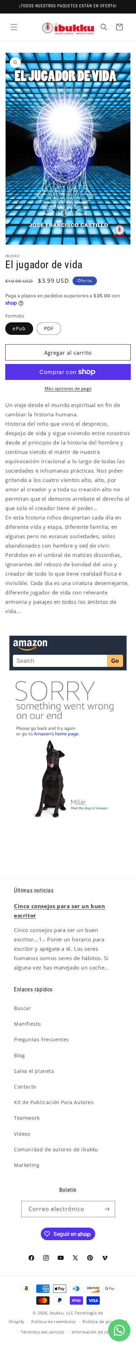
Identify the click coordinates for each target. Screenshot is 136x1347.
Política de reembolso (53, 1321)
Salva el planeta (34, 1071)
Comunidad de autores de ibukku (56, 1149)
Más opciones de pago (68, 388)
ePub (19, 328)
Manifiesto (27, 1023)
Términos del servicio (43, 1332)
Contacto (25, 1086)
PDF (49, 328)
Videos (22, 1133)
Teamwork (27, 1118)
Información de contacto (97, 1332)
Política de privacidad (105, 1321)
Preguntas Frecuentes (41, 1039)
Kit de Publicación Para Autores (54, 1102)
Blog (19, 1055)
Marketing (26, 1165)
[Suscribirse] (107, 1209)
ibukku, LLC (62, 1312)
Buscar (22, 1008)
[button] (14, 27)
